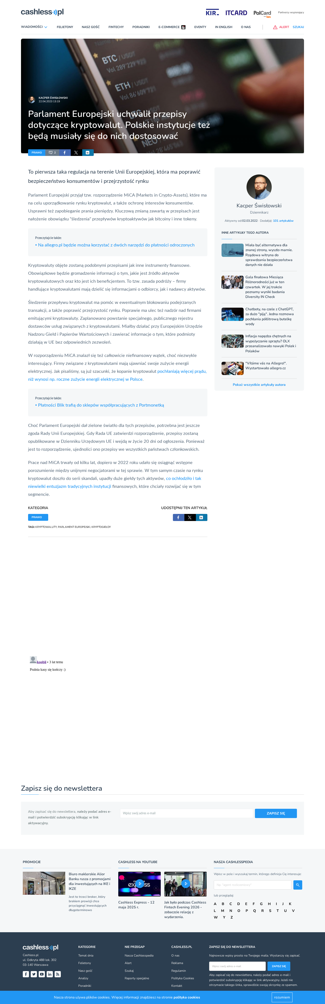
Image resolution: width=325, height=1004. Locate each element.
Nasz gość (91, 27)
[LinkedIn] (50, 974)
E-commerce (169, 27)
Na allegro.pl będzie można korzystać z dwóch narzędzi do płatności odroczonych (115, 245)
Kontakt (176, 986)
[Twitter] (34, 974)
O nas (246, 27)
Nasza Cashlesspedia (139, 955)
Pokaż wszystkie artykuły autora (259, 384)
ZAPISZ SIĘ (276, 813)
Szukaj (129, 971)
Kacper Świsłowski (53, 98)
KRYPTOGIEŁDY (101, 527)
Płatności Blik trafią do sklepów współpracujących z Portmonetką (99, 405)
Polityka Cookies (182, 978)
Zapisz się (279, 966)
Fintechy (116, 27)
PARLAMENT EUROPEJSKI (74, 527)
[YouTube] (42, 974)
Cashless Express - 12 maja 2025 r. (136, 905)
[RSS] (58, 974)
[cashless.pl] (42, 12)
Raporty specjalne (137, 978)
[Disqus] (117, 592)
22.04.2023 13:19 (49, 101)
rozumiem (282, 997)
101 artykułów (283, 221)
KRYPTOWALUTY (46, 527)
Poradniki (141, 27)
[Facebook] (26, 974)
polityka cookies (187, 997)
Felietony (65, 27)
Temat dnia (85, 955)
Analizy (83, 978)
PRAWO (37, 152)
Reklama (177, 963)
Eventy (200, 27)
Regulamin (178, 971)
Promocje (32, 862)
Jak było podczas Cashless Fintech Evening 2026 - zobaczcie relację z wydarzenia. (185, 909)
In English (223, 27)
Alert (128, 963)
